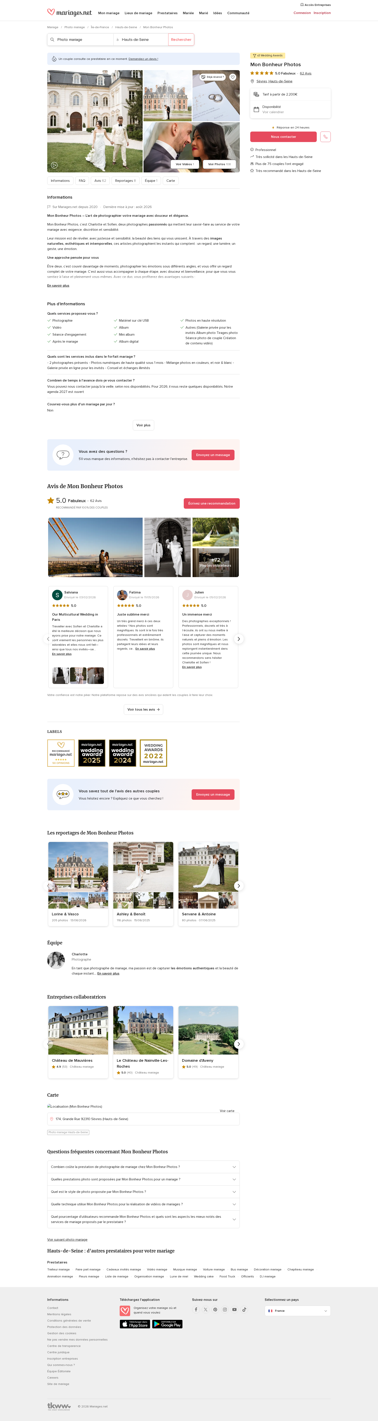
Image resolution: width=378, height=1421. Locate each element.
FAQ (82, 181)
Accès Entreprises (317, 5)
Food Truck (227, 1276)
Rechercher (181, 39)
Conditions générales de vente (69, 1320)
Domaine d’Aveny (197, 1060)
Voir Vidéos (185, 164)
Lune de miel (179, 1276)
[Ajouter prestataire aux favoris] (232, 77)
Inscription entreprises (62, 1358)
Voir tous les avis (141, 709)
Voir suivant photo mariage (67, 1239)
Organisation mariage (149, 1276)
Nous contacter (283, 137)
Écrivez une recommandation (211, 503)
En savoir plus (58, 285)
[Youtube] (234, 1309)
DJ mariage (268, 1276)
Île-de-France (100, 27)
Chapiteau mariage (300, 1269)
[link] (78, 884)
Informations (60, 181)
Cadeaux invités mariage (124, 1269)
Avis (100, 181)
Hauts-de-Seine (126, 27)
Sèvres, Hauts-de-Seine (274, 81)
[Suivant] (239, 639)
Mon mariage (108, 13)
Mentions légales (59, 1314)
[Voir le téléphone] (325, 137)
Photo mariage (75, 27)
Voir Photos (219, 164)
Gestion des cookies (61, 1333)
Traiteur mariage (58, 1269)
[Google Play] (167, 1327)
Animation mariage (60, 1276)
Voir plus (143, 425)
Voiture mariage (214, 1269)
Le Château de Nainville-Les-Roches (142, 1063)
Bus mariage (239, 1269)
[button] (143, 455)
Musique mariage (185, 1269)
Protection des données (64, 1327)
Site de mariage (58, 1384)
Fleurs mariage (89, 1276)
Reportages (125, 181)
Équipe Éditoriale (59, 1371)
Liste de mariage (116, 1276)
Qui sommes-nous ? (61, 1365)
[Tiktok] (244, 1309)
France (280, 1311)
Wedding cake (204, 1276)
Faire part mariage (88, 1269)
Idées (217, 13)
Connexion (302, 13)
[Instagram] (225, 1309)
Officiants (247, 1276)
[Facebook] (196, 1309)
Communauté (238, 13)
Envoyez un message (213, 455)
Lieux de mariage (138, 13)
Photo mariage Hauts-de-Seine (68, 1132)
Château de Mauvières (72, 1060)
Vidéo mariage (157, 1269)
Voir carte (227, 1111)
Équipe (151, 181)
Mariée (188, 13)
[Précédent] (48, 639)
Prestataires (168, 13)
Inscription (322, 13)
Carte (170, 181)
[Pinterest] (215, 1309)
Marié (203, 13)
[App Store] (135, 1327)
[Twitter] (206, 1309)
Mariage (53, 27)
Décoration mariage (268, 1269)
